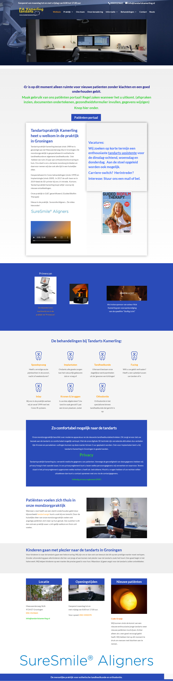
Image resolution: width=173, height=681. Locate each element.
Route (152, 12)
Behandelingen (127, 12)
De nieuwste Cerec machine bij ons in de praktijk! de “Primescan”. (45, 311)
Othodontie (102, 396)
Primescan (45, 273)
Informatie (110, 12)
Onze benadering (95, 12)
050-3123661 (32, 613)
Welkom (57, 12)
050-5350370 (85, 615)
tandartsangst (43, 514)
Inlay (38, 396)
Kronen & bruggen (70, 396)
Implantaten (70, 364)
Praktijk (67, 12)
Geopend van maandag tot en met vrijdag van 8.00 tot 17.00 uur (49, 3)
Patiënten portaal (86, 117)
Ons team (80, 12)
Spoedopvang (38, 364)
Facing (134, 364)
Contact (143, 12)
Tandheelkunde (102, 364)
